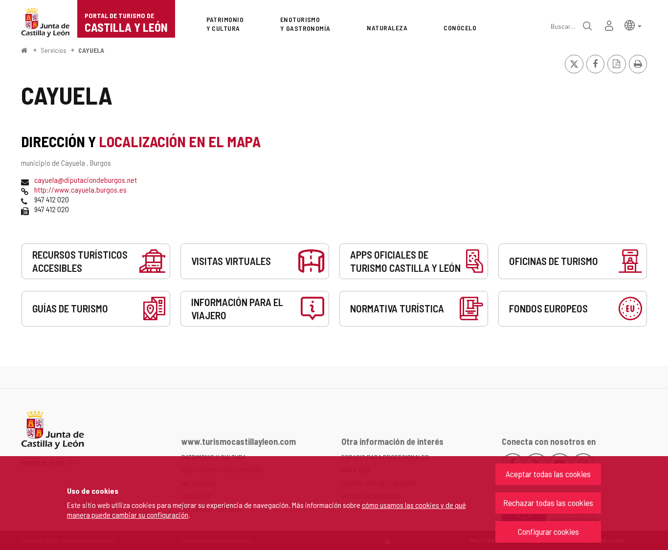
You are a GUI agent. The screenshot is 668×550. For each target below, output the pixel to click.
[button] (633, 25)
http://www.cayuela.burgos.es (80, 189)
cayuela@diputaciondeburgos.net (85, 179)
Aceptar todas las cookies (548, 473)
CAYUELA (91, 50)
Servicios (54, 50)
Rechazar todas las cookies (548, 502)
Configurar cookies (548, 531)
